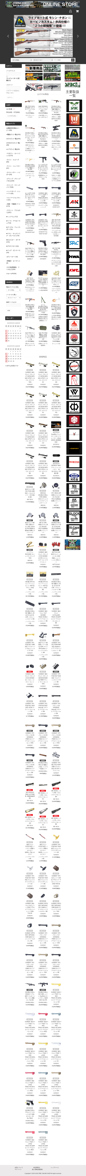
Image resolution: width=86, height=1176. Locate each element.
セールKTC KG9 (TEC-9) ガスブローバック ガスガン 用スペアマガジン (30, 196)
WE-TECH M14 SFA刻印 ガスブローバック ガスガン (30, 109)
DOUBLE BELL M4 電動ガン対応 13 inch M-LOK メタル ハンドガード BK (56, 585)
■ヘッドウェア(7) (12, 216)
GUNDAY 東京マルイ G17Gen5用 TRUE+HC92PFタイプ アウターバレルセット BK (56, 617)
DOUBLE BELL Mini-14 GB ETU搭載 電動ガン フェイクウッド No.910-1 (43, 136)
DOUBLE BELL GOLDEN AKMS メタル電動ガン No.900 (30, 167)
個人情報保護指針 (37, 1169)
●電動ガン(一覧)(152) (13, 134)
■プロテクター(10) (12, 246)
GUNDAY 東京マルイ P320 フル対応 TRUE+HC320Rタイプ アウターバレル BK (56, 196)
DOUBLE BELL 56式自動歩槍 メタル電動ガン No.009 (30, 307)
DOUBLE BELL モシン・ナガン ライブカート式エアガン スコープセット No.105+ (30, 136)
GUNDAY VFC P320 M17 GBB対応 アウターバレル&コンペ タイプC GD (30, 646)
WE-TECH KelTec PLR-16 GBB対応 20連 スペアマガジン (30, 280)
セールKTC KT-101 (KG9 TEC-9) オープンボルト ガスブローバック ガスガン (43, 168)
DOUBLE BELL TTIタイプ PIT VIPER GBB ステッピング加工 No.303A (43, 251)
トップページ (55, 1167)
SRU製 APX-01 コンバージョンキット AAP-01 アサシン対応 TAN (30, 585)
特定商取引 (36, 1167)
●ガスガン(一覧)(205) (13, 139)
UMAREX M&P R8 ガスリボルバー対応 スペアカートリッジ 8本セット (56, 281)
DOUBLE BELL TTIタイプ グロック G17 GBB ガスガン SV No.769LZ (30, 1114)
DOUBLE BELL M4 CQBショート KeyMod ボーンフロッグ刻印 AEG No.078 (43, 996)
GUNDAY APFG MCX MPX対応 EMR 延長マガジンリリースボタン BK (30, 937)
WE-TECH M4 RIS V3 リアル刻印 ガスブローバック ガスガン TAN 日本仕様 (56, 223)
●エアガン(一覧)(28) (13, 149)
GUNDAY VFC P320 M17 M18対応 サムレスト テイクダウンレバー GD (56, 848)
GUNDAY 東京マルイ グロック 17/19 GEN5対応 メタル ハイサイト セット (30, 678)
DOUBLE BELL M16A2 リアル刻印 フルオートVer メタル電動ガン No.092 (30, 996)
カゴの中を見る (11, 116)
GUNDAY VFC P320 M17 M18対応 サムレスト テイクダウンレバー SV (30, 879)
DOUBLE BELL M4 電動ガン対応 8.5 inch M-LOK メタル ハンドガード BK (30, 615)
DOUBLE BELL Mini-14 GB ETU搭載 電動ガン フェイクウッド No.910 (56, 109)
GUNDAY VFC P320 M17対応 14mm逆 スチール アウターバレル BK (43, 707)
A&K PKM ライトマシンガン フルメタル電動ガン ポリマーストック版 (30, 336)
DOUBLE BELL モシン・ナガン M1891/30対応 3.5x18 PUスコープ (56, 136)
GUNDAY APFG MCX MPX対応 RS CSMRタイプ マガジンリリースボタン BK (43, 907)
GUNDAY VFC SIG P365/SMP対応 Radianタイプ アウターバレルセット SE (56, 646)
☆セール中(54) (11, 273)
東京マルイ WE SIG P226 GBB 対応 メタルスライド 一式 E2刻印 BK (30, 493)
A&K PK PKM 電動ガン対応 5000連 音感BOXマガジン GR (43, 336)
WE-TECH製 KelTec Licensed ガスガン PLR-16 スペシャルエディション (56, 252)
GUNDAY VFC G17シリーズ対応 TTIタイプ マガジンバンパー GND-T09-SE (56, 879)
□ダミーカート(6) (12, 257)
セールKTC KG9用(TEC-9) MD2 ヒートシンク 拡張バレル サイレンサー (56, 168)
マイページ (18, 1169)
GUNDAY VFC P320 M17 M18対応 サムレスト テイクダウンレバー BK (43, 879)
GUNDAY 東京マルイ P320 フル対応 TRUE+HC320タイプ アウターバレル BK (43, 196)
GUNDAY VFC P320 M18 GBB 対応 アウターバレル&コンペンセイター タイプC (43, 223)
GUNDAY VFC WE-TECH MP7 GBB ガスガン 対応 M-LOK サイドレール (56, 766)
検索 (72, 60)
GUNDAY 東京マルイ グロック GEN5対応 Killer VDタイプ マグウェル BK (56, 336)
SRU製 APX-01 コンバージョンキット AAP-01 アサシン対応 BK (43, 585)
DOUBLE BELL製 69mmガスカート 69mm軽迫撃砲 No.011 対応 (56, 308)
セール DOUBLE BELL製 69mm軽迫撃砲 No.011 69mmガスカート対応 (43, 308)
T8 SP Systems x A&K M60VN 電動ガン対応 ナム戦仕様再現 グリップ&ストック (43, 281)
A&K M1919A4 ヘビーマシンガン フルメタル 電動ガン (43, 109)
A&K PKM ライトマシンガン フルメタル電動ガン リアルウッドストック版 (30, 251)
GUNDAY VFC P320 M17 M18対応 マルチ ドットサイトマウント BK (56, 678)
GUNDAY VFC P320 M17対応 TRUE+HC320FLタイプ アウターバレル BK (30, 223)
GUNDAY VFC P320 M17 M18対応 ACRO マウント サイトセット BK (30, 707)
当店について (19, 1167)
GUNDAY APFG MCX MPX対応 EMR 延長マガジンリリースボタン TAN (56, 907)
